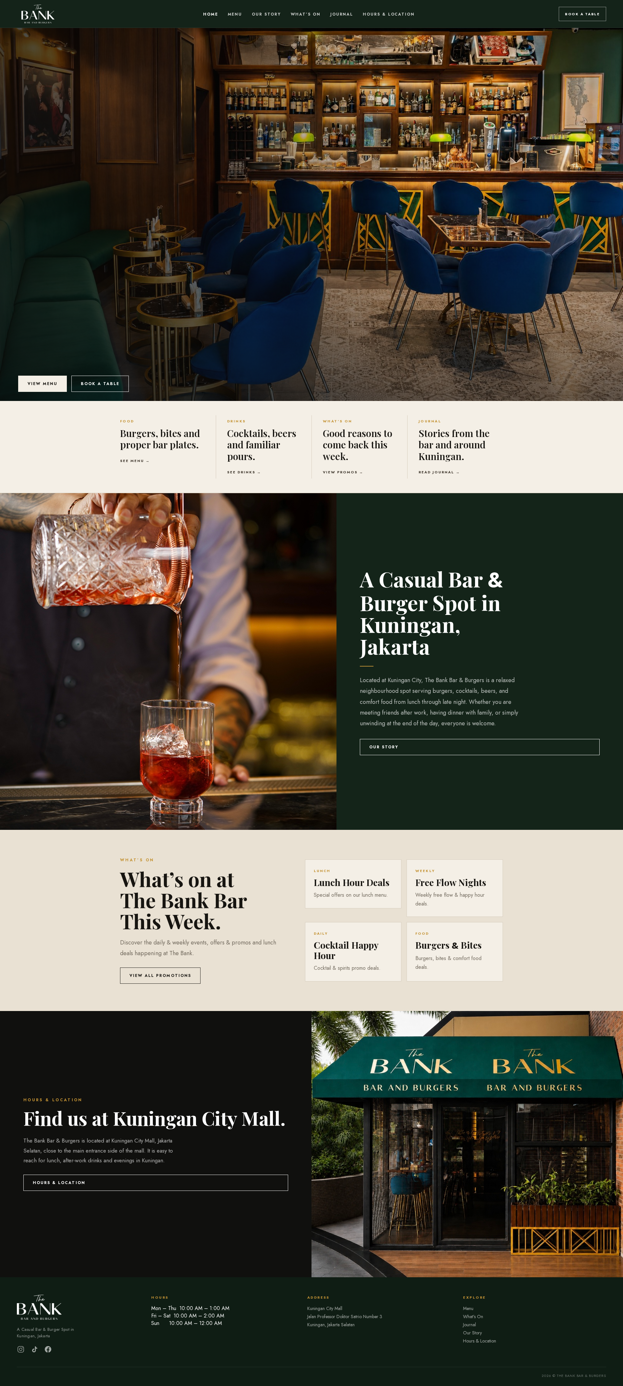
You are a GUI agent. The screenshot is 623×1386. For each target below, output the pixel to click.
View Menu (42, 384)
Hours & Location (389, 14)
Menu (235, 14)
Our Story (266, 14)
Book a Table (582, 14)
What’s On (306, 14)
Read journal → (439, 472)
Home (210, 14)
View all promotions (160, 976)
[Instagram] (21, 1349)
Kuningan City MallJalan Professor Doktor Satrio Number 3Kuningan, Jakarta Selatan (344, 1316)
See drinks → (244, 472)
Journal (341, 14)
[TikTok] (34, 1349)
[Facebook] (48, 1349)
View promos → (343, 472)
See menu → (135, 460)
